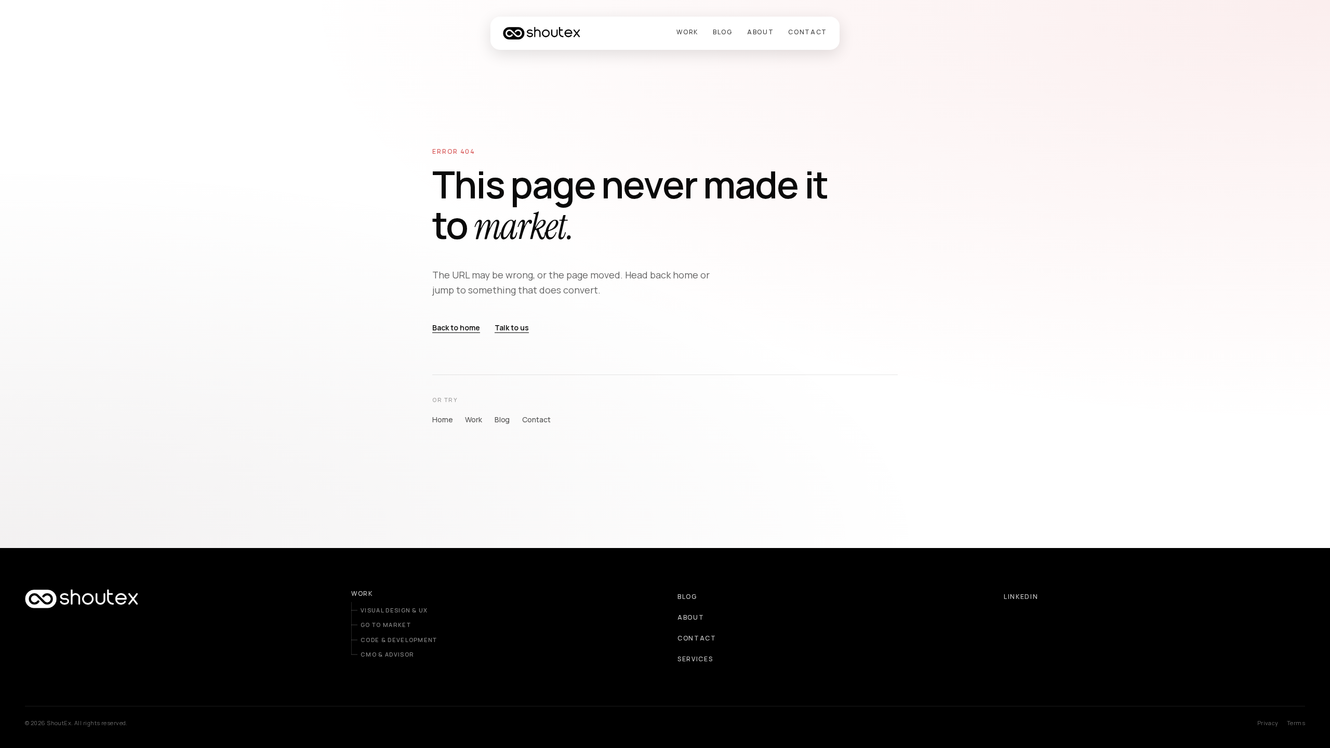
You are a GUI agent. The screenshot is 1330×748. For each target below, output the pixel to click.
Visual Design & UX (394, 610)
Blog (502, 419)
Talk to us (512, 327)
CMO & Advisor (387, 654)
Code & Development (399, 640)
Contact (536, 419)
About (690, 617)
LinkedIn (1021, 596)
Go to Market (386, 625)
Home (442, 419)
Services (695, 658)
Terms (1296, 723)
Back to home (456, 327)
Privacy (1268, 723)
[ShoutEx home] (541, 33)
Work (473, 419)
